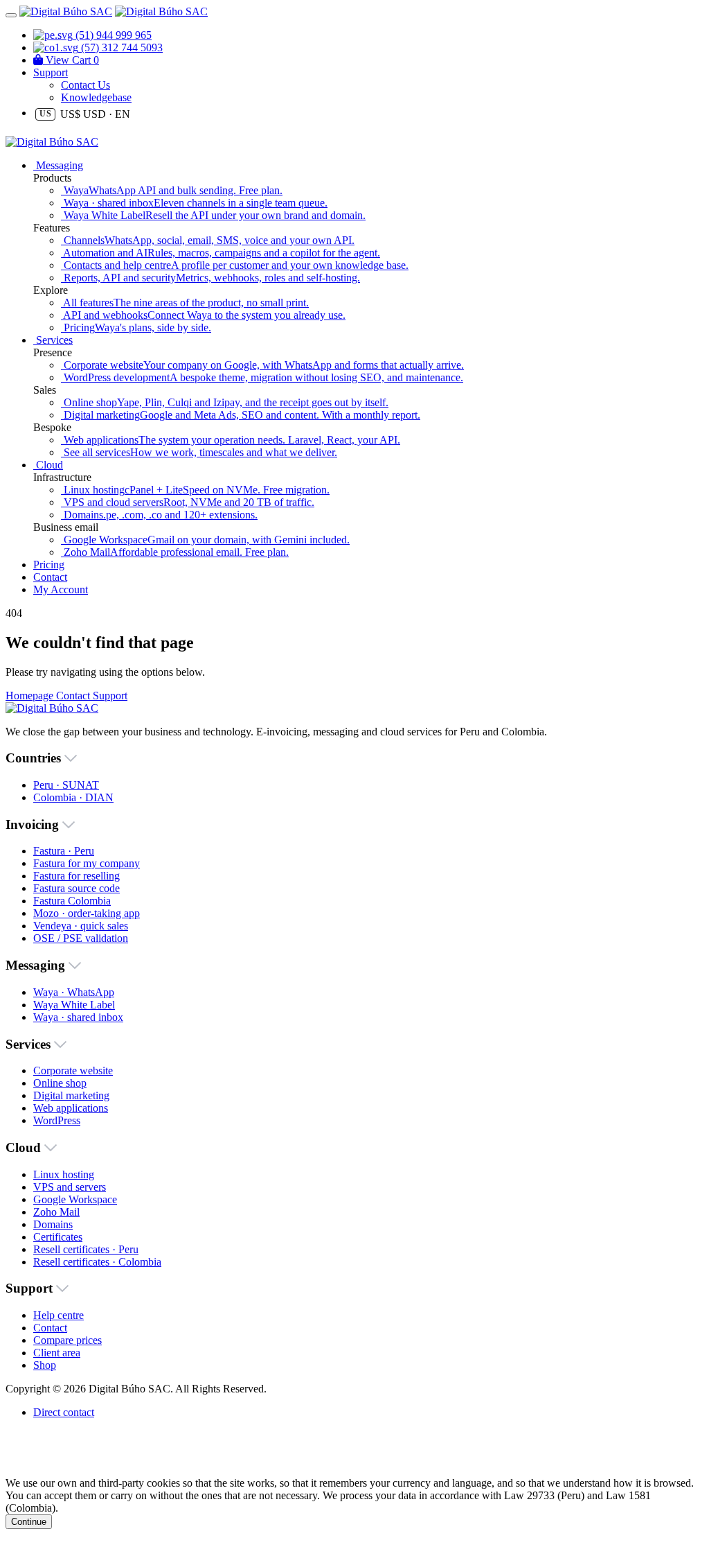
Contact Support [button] (91, 695)
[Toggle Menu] (11, 15)
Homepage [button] (31, 695)
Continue (28, 1522)
